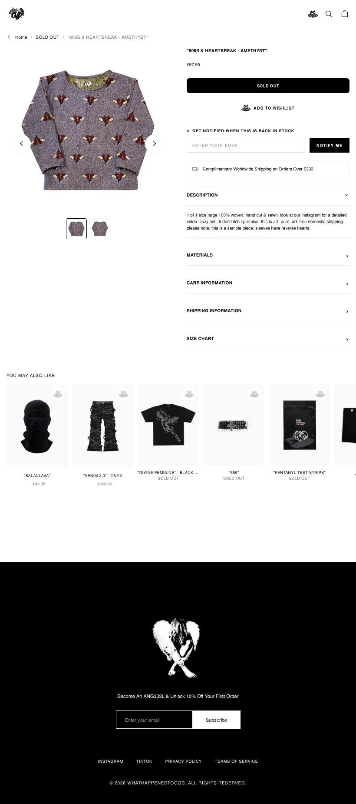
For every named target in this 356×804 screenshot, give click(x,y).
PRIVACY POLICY (183, 761)
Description (202, 195)
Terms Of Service (236, 761)
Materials (200, 255)
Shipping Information (214, 311)
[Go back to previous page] (9, 37)
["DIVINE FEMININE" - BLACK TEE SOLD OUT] (168, 424)
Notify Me (329, 145)
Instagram (110, 761)
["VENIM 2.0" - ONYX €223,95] (102, 426)
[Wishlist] (313, 14)
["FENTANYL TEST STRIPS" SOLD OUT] (299, 424)
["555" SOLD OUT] (233, 424)
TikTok (144, 761)
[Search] (329, 14)
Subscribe (216, 719)
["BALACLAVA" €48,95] (37, 426)
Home (21, 37)
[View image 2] (99, 228)
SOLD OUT (47, 37)
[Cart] (345, 14)
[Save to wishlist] (57, 393)
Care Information (209, 283)
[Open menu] (17, 14)
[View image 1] (76, 228)
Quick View (42, 543)
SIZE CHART (200, 339)
